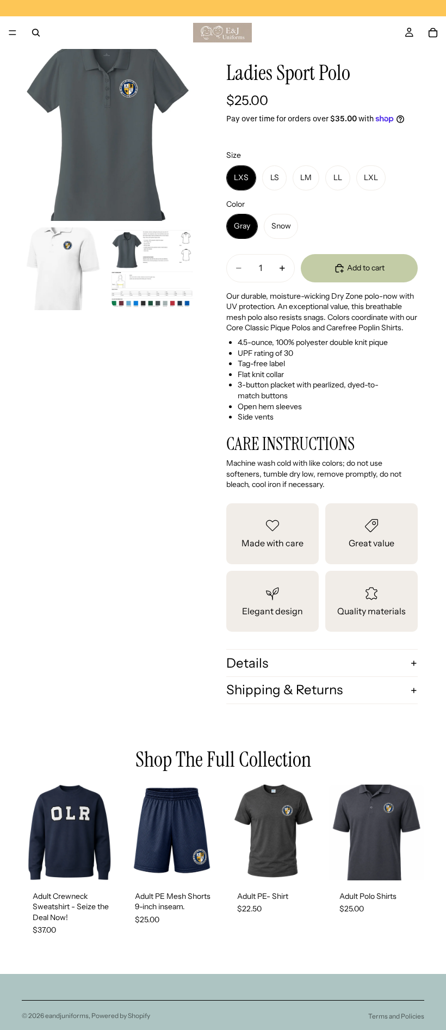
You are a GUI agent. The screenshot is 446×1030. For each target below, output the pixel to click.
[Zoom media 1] (108, 135)
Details (247, 663)
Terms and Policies (396, 1016)
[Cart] (433, 33)
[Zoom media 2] (63, 268)
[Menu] (12, 32)
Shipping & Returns (284, 690)
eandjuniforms (67, 1016)
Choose (109, 863)
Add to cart (366, 268)
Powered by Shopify (120, 1016)
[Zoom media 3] (152, 268)
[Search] (36, 33)
